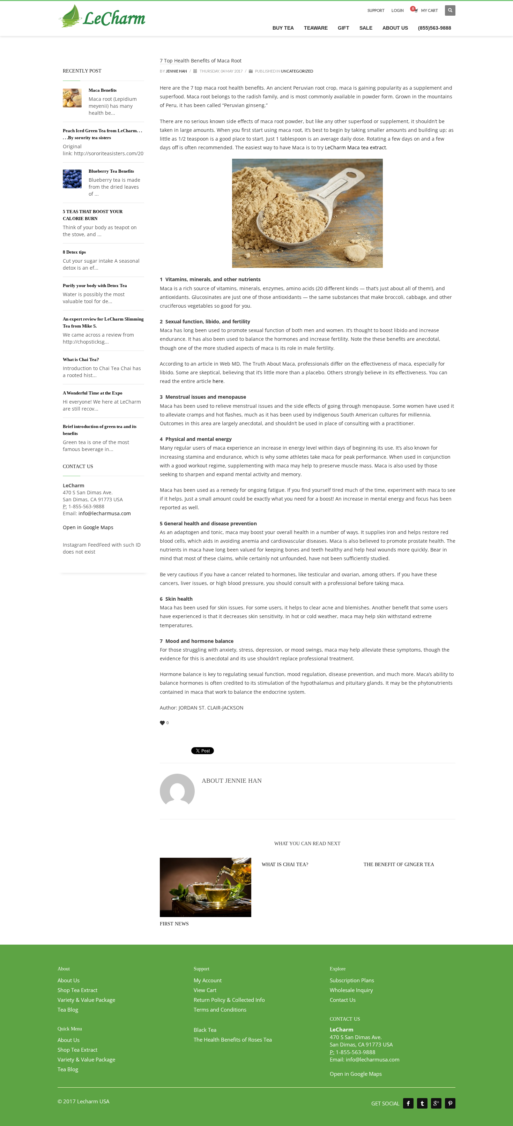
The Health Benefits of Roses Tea (233, 1039)
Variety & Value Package (86, 999)
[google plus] (436, 1103)
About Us (69, 980)
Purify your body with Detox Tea (95, 285)
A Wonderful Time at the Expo (92, 393)
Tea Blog (68, 1009)
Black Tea (205, 1029)
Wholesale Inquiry (351, 989)
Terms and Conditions (220, 1009)
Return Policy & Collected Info (229, 999)
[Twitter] (422, 1103)
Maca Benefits (103, 90)
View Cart (205, 989)
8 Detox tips (74, 252)
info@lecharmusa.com (105, 513)
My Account (208, 980)
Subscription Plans (352, 980)
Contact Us (343, 999)
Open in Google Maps (88, 527)
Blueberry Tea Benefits (111, 171)
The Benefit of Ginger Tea (399, 864)
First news (174, 923)
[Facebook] (408, 1103)
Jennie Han (177, 71)
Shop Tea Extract (77, 989)
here (218, 381)
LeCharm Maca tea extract (355, 147)
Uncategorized (297, 71)
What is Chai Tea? (285, 864)
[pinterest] (450, 1103)
